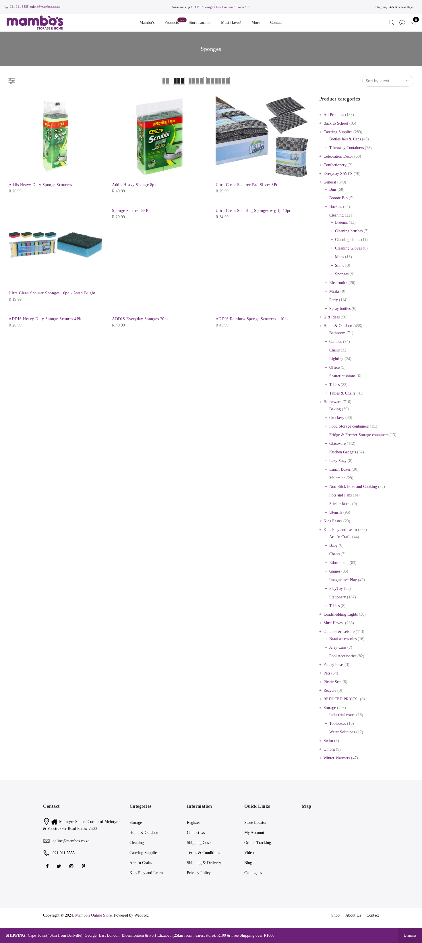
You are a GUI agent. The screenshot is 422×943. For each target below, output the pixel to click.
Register (193, 822)
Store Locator (200, 22)
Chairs (334, 350)
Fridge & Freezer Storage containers (358, 435)
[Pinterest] (84, 865)
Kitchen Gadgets (342, 452)
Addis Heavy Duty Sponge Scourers (40, 185)
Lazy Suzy (337, 461)
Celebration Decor (338, 156)
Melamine (337, 478)
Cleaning (336, 215)
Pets (327, 673)
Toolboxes (337, 723)
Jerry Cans (337, 647)
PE (248, 7)
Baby (333, 545)
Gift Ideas (332, 317)
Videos (249, 853)
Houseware (332, 402)
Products (171, 22)
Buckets (335, 206)
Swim (328, 741)
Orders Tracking (257, 842)
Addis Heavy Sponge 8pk (134, 185)
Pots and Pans (340, 495)
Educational (339, 563)
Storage (330, 708)
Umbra (329, 749)
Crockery (336, 418)
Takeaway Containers (346, 148)
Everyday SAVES (338, 173)
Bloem (240, 7)
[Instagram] (72, 865)
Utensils (335, 512)
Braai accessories (343, 639)
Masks (334, 291)
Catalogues (253, 873)
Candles (335, 341)
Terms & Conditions (203, 853)
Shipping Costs (199, 842)
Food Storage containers (349, 426)
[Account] (402, 23)
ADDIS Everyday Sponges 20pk (140, 319)
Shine (339, 265)
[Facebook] (48, 865)
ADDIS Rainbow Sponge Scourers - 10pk (252, 319)
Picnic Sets (332, 682)
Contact (276, 22)
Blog (248, 863)
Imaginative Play (343, 580)
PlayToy (336, 588)
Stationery (337, 597)
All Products (334, 115)
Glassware (337, 443)
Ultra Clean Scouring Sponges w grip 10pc (253, 210)
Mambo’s (147, 22)
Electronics (338, 283)
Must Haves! (231, 22)
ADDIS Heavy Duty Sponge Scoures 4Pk (45, 319)
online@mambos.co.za (45, 6)
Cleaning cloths (347, 239)
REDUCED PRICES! (341, 699)
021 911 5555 (19, 6)
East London (225, 7)
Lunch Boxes (340, 469)
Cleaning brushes (349, 231)
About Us (353, 915)
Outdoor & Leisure (339, 631)
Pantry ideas (333, 664)
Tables (334, 384)
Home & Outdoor (338, 326)
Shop (335, 915)
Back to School (336, 123)
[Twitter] (60, 865)
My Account (254, 832)
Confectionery (335, 165)
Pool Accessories (342, 656)
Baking (335, 409)
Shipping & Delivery (204, 863)
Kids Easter (333, 521)
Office (334, 367)
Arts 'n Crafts (340, 537)
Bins (332, 189)
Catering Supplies (338, 132)
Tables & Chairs (342, 393)
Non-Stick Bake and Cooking (353, 486)
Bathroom (337, 333)
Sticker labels (340, 504)
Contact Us (196, 832)
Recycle (330, 690)
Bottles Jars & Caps (345, 139)
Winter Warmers (337, 758)
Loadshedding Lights (341, 614)
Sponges (342, 274)
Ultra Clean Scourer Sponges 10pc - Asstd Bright (52, 293)
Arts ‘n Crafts (140, 863)
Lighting (336, 359)
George (208, 7)
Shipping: (381, 7)
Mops (339, 257)
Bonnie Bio (338, 198)
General (330, 182)
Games (334, 571)
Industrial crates (342, 715)
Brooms (341, 222)
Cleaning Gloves (348, 248)
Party (333, 300)
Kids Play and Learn (340, 529)
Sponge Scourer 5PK (130, 210)
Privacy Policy (199, 873)
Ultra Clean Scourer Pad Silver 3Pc (247, 185)
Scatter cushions (342, 376)
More (255, 22)
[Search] (392, 23)
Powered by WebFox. (131, 915)
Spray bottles (340, 308)
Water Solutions (342, 732)
